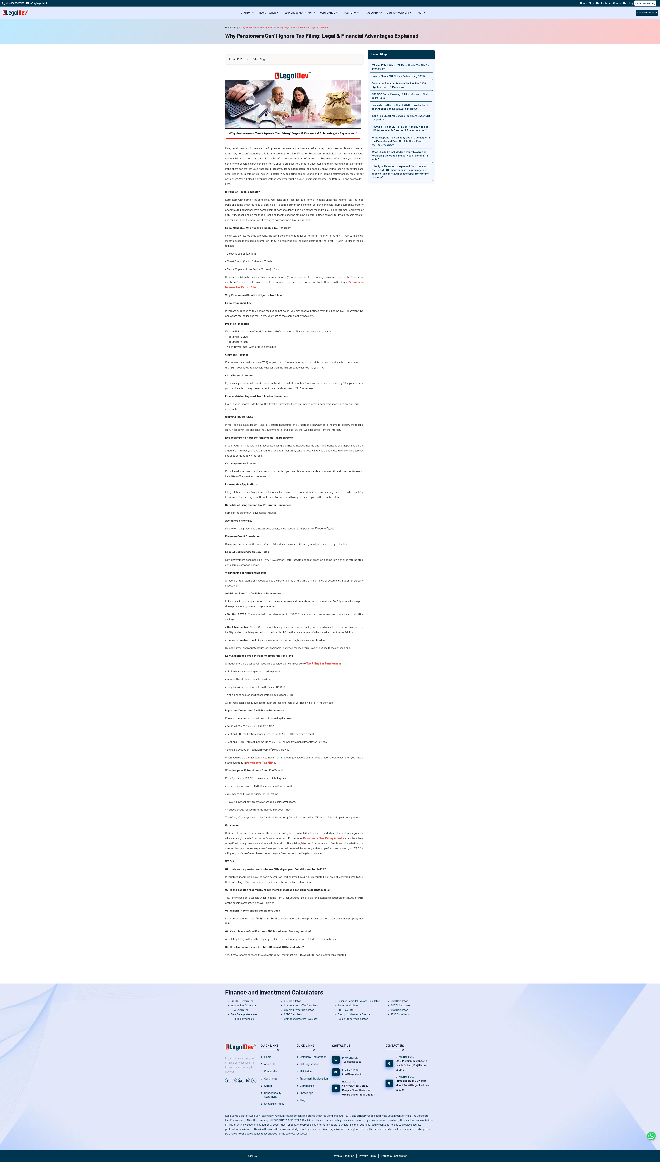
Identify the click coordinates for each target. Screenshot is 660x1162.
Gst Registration (309, 1064)
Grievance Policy (274, 1103)
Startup (246, 12)
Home (583, 3)
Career (268, 1085)
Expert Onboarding (645, 3)
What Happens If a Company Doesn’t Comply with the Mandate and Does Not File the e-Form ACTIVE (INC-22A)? (401, 141)
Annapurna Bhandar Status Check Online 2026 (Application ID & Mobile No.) (399, 85)
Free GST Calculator (242, 1000)
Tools (604, 3)
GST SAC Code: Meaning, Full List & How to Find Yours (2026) (400, 96)
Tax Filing (349, 12)
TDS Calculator (346, 1009)
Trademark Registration (314, 1078)
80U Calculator (399, 1009)
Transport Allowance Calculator (355, 1014)
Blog (630, 3)
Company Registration (313, 1057)
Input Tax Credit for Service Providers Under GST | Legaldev (401, 117)
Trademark (371, 12)
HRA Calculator (239, 1009)
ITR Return (306, 1071)
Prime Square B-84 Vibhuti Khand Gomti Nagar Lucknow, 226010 (413, 1085)
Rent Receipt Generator (244, 1014)
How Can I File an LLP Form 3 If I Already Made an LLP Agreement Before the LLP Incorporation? (400, 128)
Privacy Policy (367, 1156)
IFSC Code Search (401, 1014)
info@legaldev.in (39, 3)
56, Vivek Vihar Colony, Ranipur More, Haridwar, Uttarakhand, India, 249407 (358, 1090)
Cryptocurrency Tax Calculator (301, 1005)
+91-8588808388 (15, 3)
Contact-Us (271, 1071)
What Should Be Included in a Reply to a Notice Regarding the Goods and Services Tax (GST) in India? (400, 155)
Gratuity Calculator (348, 1005)
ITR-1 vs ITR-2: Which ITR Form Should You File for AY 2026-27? (400, 67)
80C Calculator (292, 1000)
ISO (420, 12)
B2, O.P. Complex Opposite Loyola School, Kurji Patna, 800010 (411, 1065)
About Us (593, 3)
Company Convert (398, 12)
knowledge (306, 1093)
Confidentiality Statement (272, 1094)
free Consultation (645, 13)
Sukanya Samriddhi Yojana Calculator (359, 1000)
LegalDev (251, 1155)
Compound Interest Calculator (301, 1018)
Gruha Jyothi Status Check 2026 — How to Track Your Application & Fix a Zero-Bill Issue (400, 106)
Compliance (327, 12)
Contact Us (619, 3)
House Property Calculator (353, 1018)
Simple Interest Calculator (299, 1009)
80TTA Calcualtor (401, 1005)
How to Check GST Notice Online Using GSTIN (398, 76)
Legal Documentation (298, 12)
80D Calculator (399, 1000)
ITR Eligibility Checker (243, 1018)
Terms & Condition (343, 1156)
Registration (268, 12)
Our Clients (270, 1078)
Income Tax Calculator (243, 1005)
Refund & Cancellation (394, 1156)
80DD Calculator (293, 1014)
